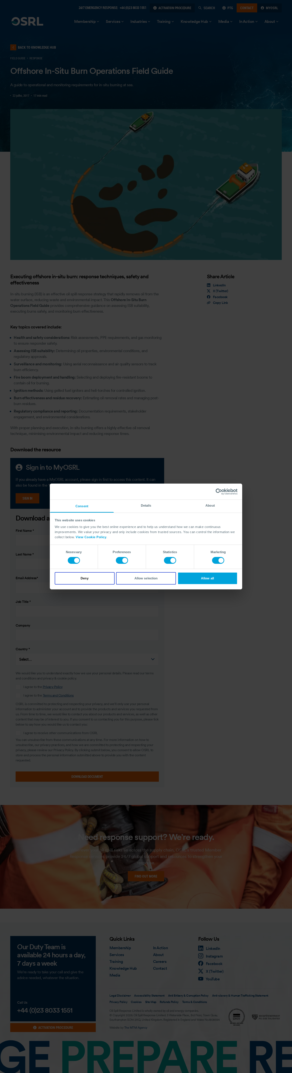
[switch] (122, 560)
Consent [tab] (81, 506)
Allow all (207, 578)
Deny (84, 578)
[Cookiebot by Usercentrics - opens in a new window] (218, 491)
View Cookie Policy (91, 537)
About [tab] (210, 505)
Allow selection (146, 578)
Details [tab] (146, 505)
